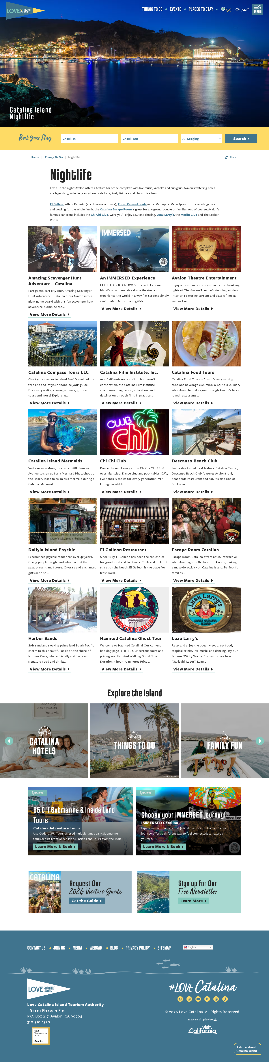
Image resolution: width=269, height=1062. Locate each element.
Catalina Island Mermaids (55, 461)
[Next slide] (260, 741)
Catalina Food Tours (193, 372)
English (191, 947)
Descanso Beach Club (194, 461)
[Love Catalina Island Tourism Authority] (25, 11)
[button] (247, 1049)
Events (175, 9)
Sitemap (164, 948)
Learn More (194, 901)
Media (77, 948)
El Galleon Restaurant (123, 549)
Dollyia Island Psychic (51, 549)
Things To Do (54, 157)
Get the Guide (88, 901)
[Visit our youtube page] (198, 999)
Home (35, 157)
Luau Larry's (165, 214)
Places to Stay (201, 9)
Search (240, 138)
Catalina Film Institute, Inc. (129, 372)
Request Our (95, 888)
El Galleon (57, 204)
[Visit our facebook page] (180, 999)
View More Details (50, 315)
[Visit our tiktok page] (225, 999)
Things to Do (152, 9)
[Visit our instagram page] (189, 999)
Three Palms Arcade (132, 204)
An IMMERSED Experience (127, 278)
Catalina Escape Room (116, 209)
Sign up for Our (197, 888)
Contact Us (36, 948)
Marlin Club (189, 214)
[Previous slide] (9, 741)
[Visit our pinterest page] (216, 999)
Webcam (96, 948)
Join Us (59, 948)
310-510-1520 (38, 1021)
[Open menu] (257, 9)
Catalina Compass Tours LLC (58, 372)
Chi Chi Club (99, 214)
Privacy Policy (138, 948)
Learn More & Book (56, 847)
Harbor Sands (42, 638)
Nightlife (74, 157)
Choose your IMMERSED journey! (183, 815)
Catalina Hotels (44, 746)
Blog (114, 948)
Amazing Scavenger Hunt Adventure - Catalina (54, 281)
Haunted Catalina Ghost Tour (131, 638)
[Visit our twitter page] (207, 999)
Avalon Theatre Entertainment (204, 278)
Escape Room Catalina (195, 549)
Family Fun (224, 745)
